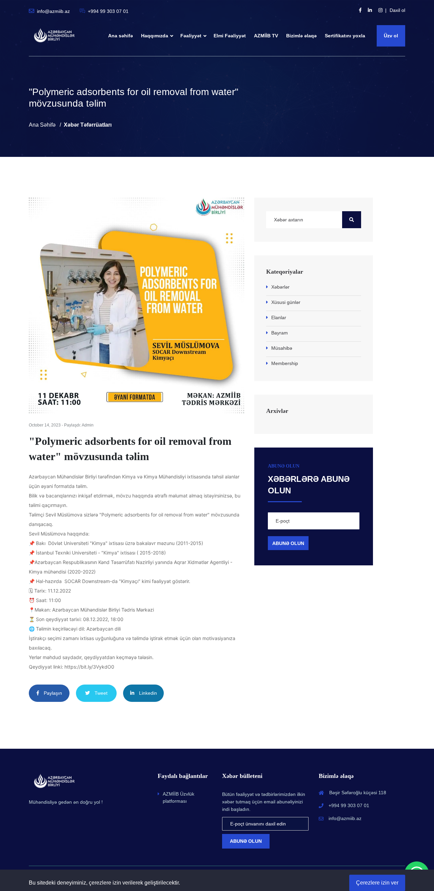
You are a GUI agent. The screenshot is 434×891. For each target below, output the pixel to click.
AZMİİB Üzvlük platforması (178, 797)
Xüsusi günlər (285, 302)
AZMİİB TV (266, 35)
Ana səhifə (120, 35)
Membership (284, 363)
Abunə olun (246, 841)
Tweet (100, 693)
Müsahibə (281, 348)
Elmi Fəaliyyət (230, 35)
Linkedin (147, 693)
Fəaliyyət (190, 35)
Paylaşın (52, 693)
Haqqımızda (154, 35)
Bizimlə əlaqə (301, 35)
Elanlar (278, 317)
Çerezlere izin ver (377, 883)
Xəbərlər (280, 287)
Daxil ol (397, 10)
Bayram (279, 332)
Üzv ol (391, 35)
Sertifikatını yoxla (345, 35)
